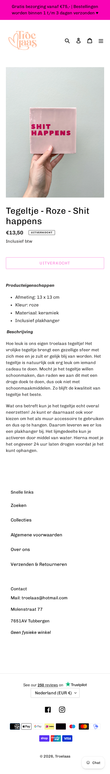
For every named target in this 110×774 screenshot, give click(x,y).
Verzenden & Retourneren (39, 564)
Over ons (20, 549)
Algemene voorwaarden (36, 534)
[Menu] (101, 41)
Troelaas (62, 756)
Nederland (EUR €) (53, 692)
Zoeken (18, 505)
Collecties (21, 520)
